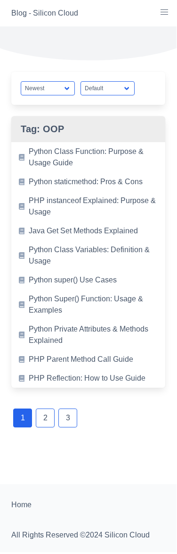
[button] (164, 12)
